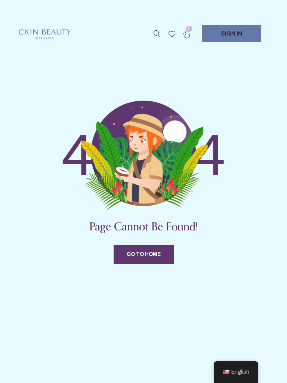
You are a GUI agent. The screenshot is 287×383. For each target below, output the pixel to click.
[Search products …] (157, 33)
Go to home (144, 254)
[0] (186, 33)
